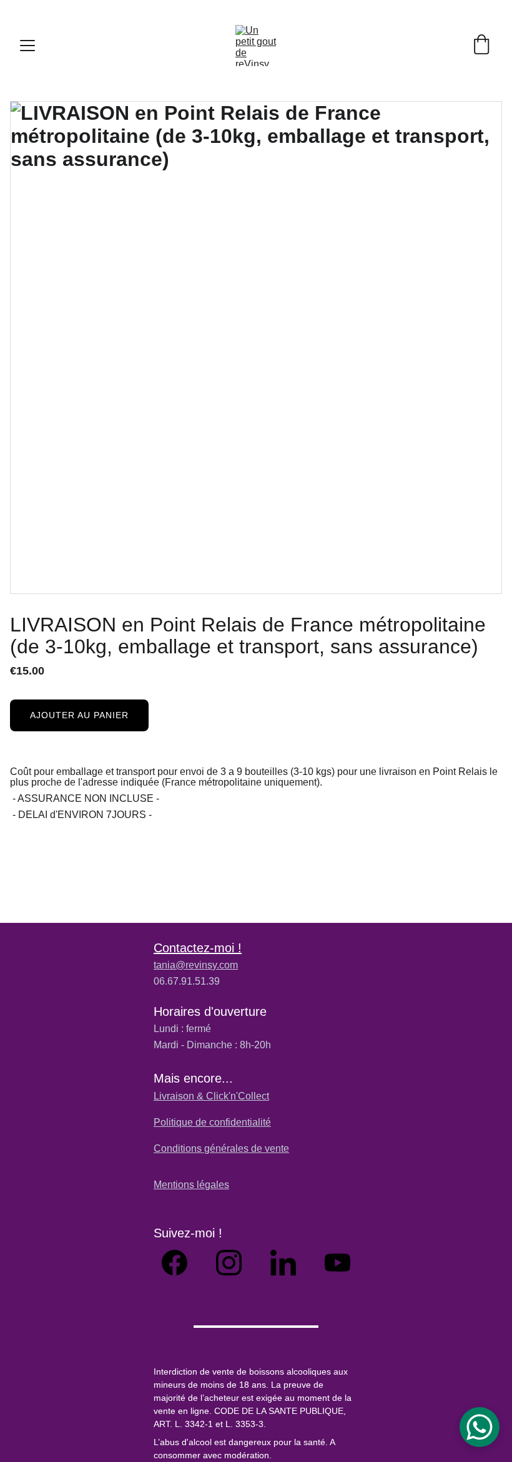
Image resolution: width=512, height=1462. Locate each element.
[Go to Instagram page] (235, 1262)
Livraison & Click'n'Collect (211, 1096)
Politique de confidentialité (212, 1122)
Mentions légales (191, 1184)
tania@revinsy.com (196, 965)
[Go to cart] (481, 45)
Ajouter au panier (79, 715)
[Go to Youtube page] (337, 1262)
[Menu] (27, 45)
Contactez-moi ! (198, 948)
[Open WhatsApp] (480, 1427)
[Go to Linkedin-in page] (289, 1262)
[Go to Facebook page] (181, 1262)
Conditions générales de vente (221, 1148)
